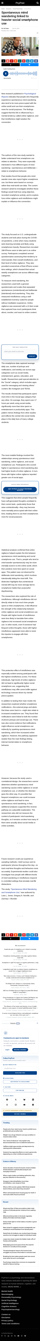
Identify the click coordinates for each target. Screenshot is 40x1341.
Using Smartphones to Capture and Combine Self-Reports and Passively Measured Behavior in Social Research (20, 998)
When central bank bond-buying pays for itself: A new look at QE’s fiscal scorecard (19, 1193)
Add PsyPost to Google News (20, 1081)
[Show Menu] (2, 3)
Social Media (27, 9)
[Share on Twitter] (3, 61)
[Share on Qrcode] (11, 61)
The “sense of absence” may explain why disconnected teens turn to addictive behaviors (18, 1141)
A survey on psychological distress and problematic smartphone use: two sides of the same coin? (20, 1014)
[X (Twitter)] (16, 1099)
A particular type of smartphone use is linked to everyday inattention (20, 950)
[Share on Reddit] (16, 61)
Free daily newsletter (20, 347)
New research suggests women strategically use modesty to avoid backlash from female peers (19, 1228)
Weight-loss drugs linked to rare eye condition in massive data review (19, 1136)
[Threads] (7, 1105)
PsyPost (20, 3)
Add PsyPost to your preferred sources (20, 489)
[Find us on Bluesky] (25, 1336)
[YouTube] (24, 1105)
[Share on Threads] (10, 64)
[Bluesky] (24, 1099)
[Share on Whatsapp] (20, 61)
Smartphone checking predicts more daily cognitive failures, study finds (20, 956)
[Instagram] (16, 1105)
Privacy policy (7, 1321)
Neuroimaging (7, 1294)
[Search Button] (38, 3)
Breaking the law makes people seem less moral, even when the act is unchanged (19, 1257)
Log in (7, 1049)
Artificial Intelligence (10, 1303)
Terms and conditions (10, 1324)
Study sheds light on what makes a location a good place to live (20, 1222)
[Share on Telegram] (32, 61)
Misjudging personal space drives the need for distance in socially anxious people (18, 1245)
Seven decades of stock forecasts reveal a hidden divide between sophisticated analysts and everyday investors (19, 1169)
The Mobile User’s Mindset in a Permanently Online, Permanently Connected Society (20, 984)
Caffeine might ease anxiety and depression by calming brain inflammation (18, 1147)
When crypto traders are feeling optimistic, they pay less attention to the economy (19, 1176)
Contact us (5, 1314)
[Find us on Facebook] (1, 1336)
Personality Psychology (11, 1297)
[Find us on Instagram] (11, 1336)
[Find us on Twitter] (5, 1336)
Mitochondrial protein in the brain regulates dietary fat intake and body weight (17, 1217)
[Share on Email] (8, 61)
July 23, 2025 (15, 28)
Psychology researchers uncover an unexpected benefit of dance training (19, 1263)
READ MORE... (14, 1287)
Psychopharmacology (10, 1309)
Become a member (20, 1049)
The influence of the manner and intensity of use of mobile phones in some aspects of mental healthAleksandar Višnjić (20, 1007)
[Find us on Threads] (21, 1336)
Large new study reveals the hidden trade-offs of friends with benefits (19, 1240)
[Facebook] (7, 1099)
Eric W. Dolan (5, 28)
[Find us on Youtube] (18, 1336)
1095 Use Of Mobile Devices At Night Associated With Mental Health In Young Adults (20, 991)
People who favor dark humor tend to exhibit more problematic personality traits (19, 1130)
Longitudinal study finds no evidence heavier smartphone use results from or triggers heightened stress (20, 970)
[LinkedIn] (33, 1099)
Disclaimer (5, 1318)
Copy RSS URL (20, 1090)
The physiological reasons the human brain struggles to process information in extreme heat (19, 1251)
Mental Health (7, 1291)
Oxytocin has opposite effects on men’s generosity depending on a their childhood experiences (20, 1153)
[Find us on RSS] (15, 1336)
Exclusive (8, 9)
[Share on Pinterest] (24, 61)
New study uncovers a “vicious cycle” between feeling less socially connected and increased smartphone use (20, 976)
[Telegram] (33, 1105)
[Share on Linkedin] (28, 61)
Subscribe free (20, 1072)
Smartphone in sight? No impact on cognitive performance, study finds (20, 963)
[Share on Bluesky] (29, 64)
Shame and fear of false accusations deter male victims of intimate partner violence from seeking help (19, 1210)
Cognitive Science (9, 1306)
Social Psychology (18, 9)
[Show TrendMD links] (37, 1023)
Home (3, 9)
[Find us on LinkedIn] (8, 1336)
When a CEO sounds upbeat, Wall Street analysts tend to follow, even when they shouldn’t (19, 1188)
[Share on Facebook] (36, 61)
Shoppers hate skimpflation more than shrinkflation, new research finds (16, 1182)
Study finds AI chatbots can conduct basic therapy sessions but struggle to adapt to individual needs (19, 1234)
